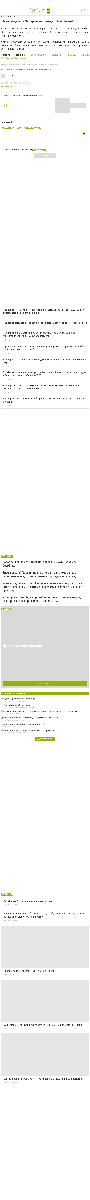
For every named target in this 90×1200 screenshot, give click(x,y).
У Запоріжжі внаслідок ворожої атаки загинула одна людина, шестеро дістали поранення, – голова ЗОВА (42, 599)
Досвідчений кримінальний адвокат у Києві (28, 901)
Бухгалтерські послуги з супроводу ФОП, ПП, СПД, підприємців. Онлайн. (44, 1024)
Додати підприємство (45, 739)
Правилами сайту (39, 149)
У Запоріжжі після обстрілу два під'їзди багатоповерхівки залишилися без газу (44, 361)
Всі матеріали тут (45, 683)
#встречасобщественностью (41, 69)
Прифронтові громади (22, 646)
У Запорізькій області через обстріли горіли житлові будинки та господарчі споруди (45, 400)
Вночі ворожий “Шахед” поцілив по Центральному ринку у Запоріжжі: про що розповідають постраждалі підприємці (39, 574)
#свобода (14, 69)
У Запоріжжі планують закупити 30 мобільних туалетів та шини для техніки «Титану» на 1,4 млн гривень (41, 387)
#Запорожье (5, 69)
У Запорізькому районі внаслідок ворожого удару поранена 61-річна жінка (45, 322)
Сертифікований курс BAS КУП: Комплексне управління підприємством (44, 1078)
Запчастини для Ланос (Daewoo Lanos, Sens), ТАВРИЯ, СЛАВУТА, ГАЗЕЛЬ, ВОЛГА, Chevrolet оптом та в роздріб (44, 915)
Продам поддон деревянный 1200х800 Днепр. (29, 970)
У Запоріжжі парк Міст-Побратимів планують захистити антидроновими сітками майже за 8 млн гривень (43, 311)
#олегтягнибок (24, 69)
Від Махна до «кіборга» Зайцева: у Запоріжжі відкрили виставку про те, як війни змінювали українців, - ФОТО (44, 374)
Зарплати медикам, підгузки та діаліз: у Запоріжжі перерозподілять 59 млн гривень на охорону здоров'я (45, 348)
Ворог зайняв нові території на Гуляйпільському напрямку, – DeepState (41, 563)
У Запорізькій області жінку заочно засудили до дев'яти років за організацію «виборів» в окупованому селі (39, 334)
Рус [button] (82, 11)
